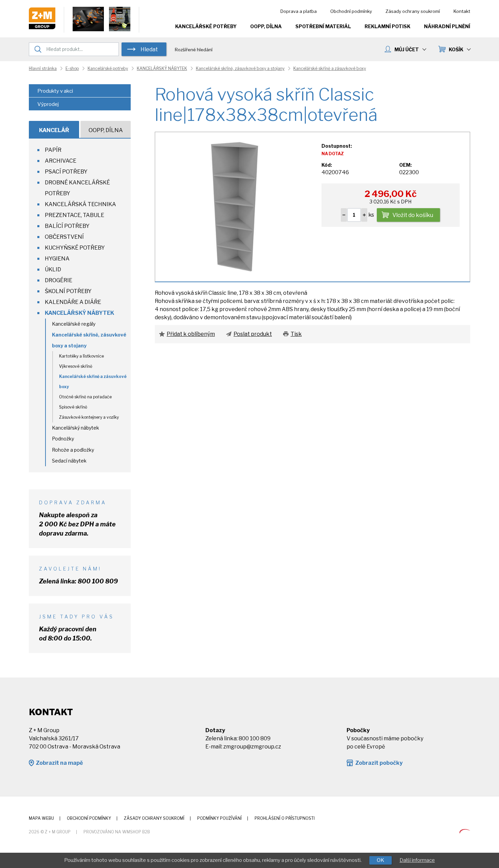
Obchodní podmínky (351, 11)
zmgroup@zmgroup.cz (252, 746)
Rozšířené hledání (193, 49)
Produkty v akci (55, 91)
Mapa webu (41, 818)
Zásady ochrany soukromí (413, 11)
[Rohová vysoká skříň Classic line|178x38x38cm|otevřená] (234, 206)
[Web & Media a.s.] (464, 831)
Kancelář (54, 130)
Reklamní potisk (387, 26)
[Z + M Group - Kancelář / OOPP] (42, 27)
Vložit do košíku (412, 215)
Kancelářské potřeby (206, 26)
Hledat (149, 49)
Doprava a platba (298, 11)
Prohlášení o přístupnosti (285, 818)
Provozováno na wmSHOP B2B (117, 831)
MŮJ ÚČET (406, 49)
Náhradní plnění (447, 26)
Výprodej (48, 104)
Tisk (296, 334)
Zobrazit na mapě (59, 763)
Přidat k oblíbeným (191, 334)
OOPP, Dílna (266, 26)
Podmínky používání (219, 818)
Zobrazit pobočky (379, 763)
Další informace (417, 860)
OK (380, 860)
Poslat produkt (253, 334)
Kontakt (462, 11)
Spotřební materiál (323, 26)
